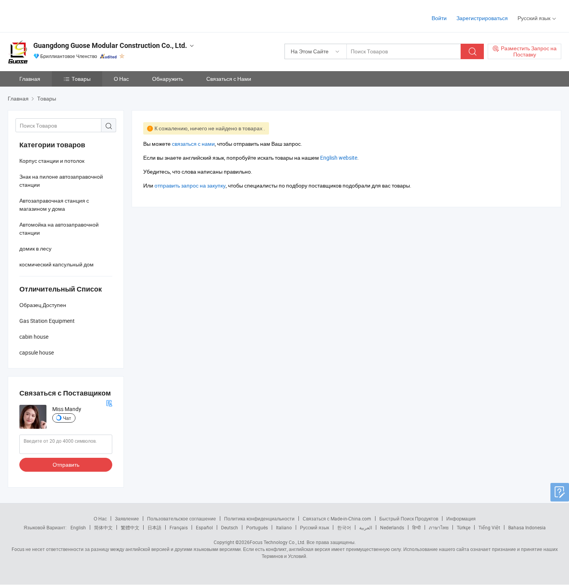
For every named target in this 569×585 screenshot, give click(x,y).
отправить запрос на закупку (190, 185)
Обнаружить (167, 78)
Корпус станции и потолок (51, 160)
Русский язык (314, 527)
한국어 (344, 527)
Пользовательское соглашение (181, 518)
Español (204, 527)
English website (338, 157)
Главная (29, 78)
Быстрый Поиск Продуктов (408, 518)
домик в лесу (35, 248)
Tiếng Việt (489, 527)
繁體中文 (130, 527)
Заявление (127, 518)
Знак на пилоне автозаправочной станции (61, 180)
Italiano (284, 527)
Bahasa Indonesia (527, 527)
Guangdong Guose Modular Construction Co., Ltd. (110, 45)
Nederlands (392, 527)
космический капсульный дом (56, 264)
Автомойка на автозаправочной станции (59, 228)
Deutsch (229, 527)
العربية (365, 527)
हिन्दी (416, 527)
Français (179, 527)
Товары (81, 78)
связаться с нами (193, 143)
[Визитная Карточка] (109, 402)
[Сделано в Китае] (57, 15)
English (78, 527)
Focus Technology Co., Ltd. (277, 542)
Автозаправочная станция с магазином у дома (54, 204)
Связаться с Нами (228, 78)
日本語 (154, 527)
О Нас (121, 78)
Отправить (66, 464)
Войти (439, 18)
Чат (67, 418)
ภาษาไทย (439, 527)
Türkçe (463, 527)
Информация (461, 518)
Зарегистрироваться (482, 18)
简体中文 (103, 527)
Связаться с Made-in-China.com (337, 518)
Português (257, 527)
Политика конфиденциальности (259, 518)
